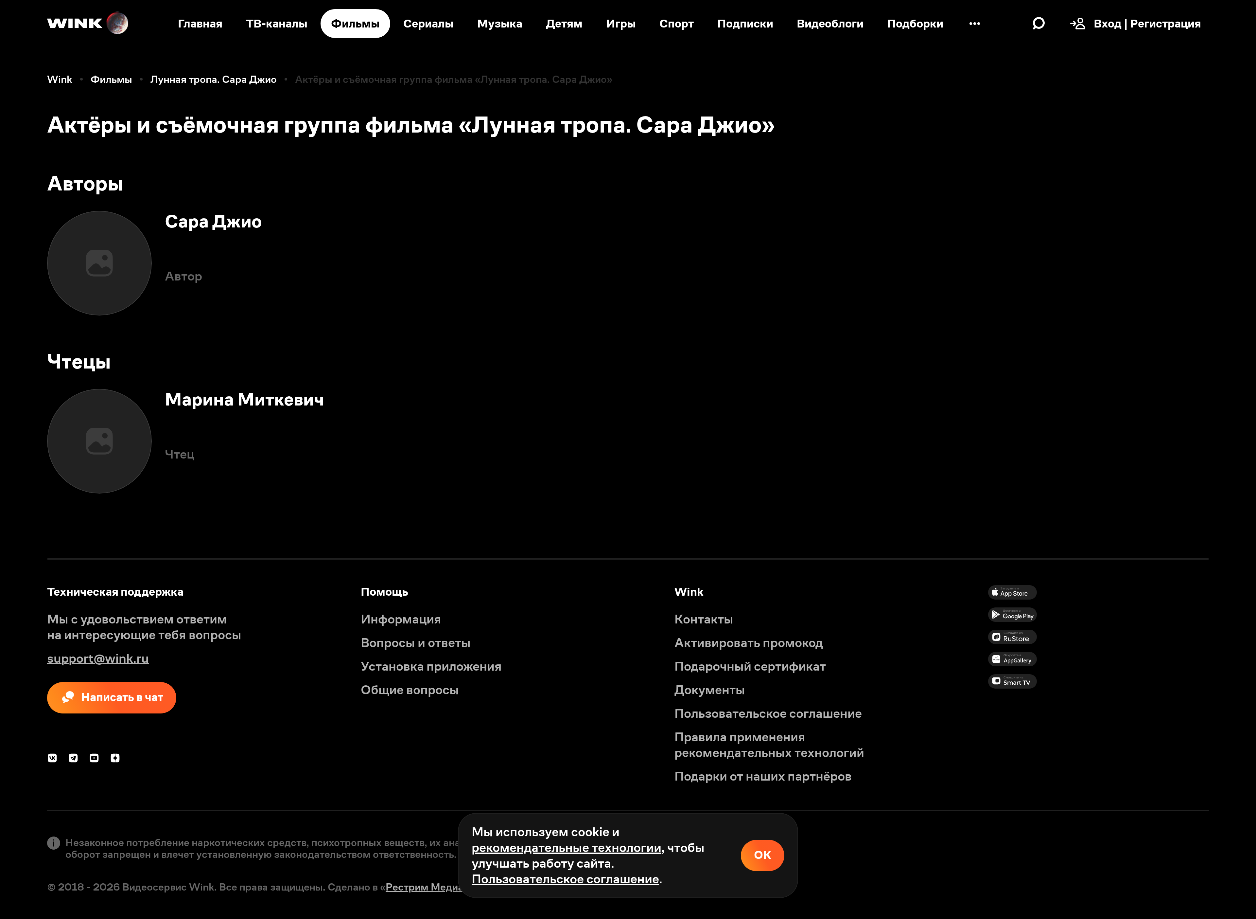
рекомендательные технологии (566, 847)
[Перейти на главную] (88, 23)
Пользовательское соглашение (565, 879)
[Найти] (1039, 23)
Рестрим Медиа (424, 887)
